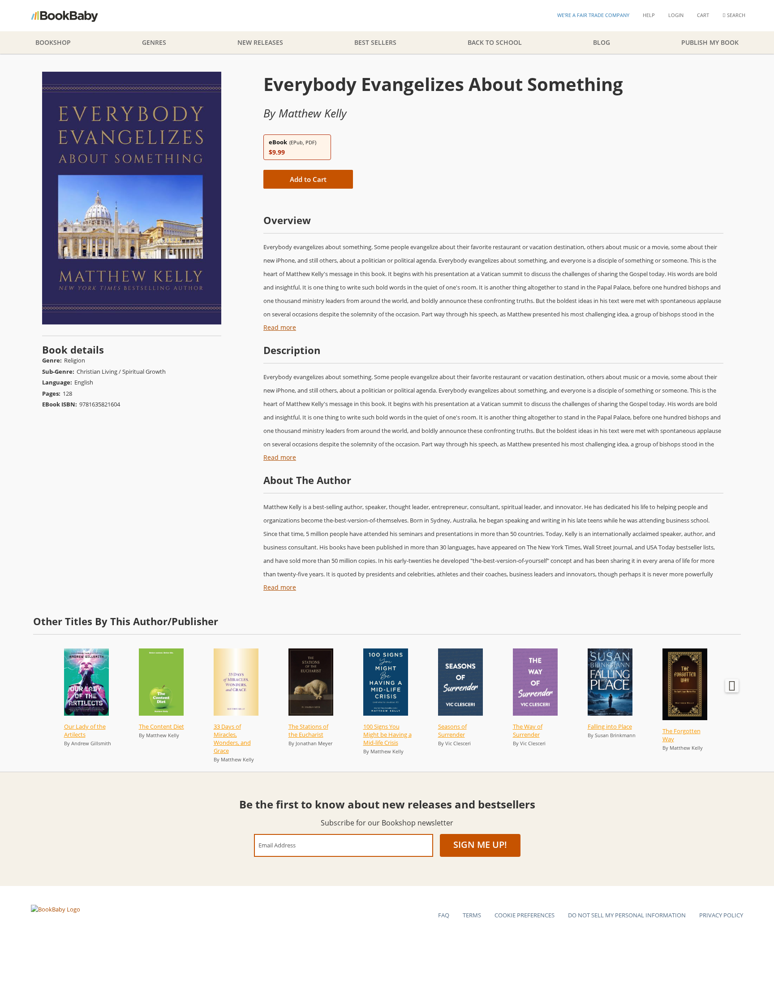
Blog (601, 42)
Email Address (277, 845)
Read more (279, 327)
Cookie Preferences (524, 915)
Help (649, 15)
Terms (472, 915)
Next (732, 685)
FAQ (443, 915)
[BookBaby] (72, 15)
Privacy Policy (721, 915)
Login (676, 15)
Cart (703, 15)
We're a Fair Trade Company (593, 15)
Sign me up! (480, 844)
